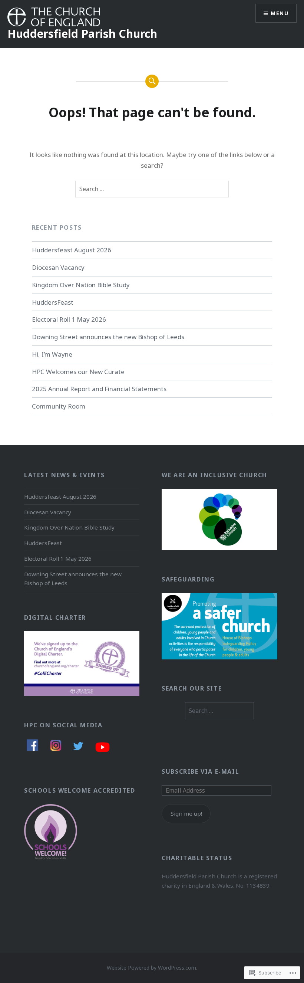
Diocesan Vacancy (58, 267)
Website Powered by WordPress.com (151, 967)
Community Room (58, 406)
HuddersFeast (52, 302)
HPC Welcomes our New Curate (78, 371)
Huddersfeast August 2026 (71, 250)
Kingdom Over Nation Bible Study (81, 285)
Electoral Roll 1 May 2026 (69, 319)
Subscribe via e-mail (200, 771)
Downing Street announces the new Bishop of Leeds (108, 336)
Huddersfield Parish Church (82, 33)
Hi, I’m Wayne (52, 354)
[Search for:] (151, 189)
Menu (279, 13)
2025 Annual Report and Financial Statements (99, 388)
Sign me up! (186, 813)
